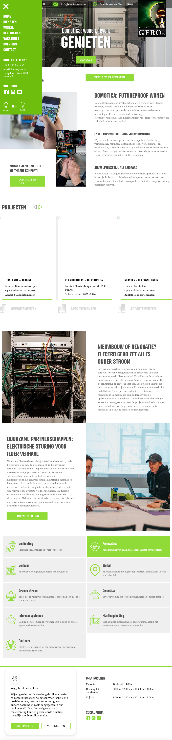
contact (9, 49)
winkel (8, 27)
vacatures (11, 38)
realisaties (12, 33)
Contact (86, 59)
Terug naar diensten (109, 77)
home (7, 16)
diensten (10, 22)
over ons (10, 44)
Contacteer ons (27, 181)
